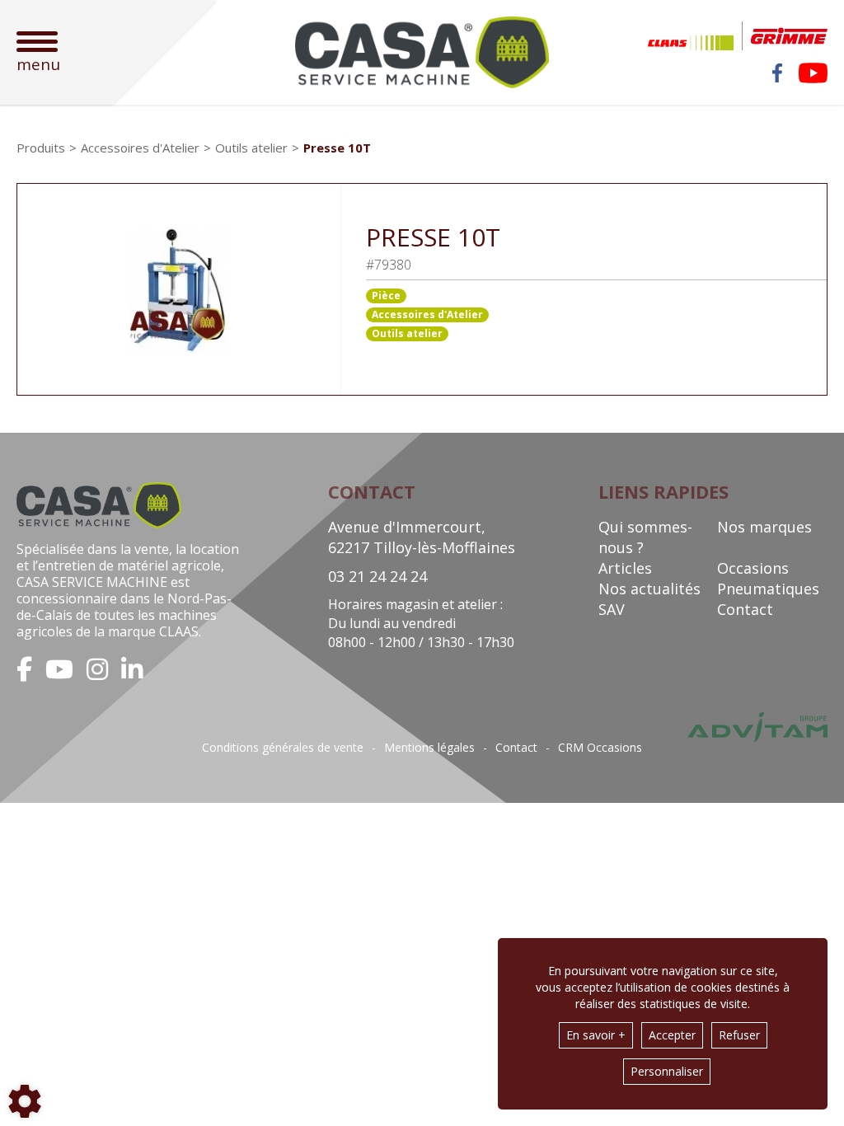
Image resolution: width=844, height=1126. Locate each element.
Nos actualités (649, 588)
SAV (611, 609)
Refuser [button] (739, 1035)
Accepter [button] (672, 1035)
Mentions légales (429, 747)
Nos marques (764, 527)
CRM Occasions (600, 747)
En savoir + (596, 1035)
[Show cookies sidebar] (24, 1101)
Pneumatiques (768, 588)
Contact (745, 609)
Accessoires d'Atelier (427, 314)
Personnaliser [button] (667, 1071)
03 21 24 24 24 (377, 576)
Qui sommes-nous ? (645, 537)
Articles (625, 568)
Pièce (386, 296)
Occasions (753, 568)
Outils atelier (407, 333)
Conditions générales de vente (282, 747)
